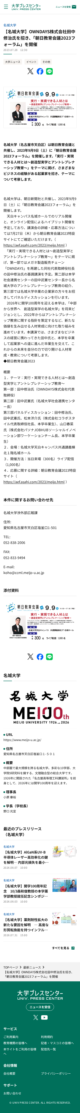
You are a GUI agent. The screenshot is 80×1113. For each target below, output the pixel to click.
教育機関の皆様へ (15, 1043)
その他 (46, 61)
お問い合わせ (12, 1093)
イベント (31, 61)
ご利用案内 (10, 1037)
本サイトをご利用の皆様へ (19, 1051)
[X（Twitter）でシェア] (30, 71)
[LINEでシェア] (49, 71)
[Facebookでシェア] (40, 71)
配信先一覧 (48, 1049)
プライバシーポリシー (56, 1073)
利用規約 (47, 1037)
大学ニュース (12, 61)
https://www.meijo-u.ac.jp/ (22, 740)
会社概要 (9, 1073)
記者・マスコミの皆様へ (57, 1043)
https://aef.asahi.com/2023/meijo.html (34, 245)
